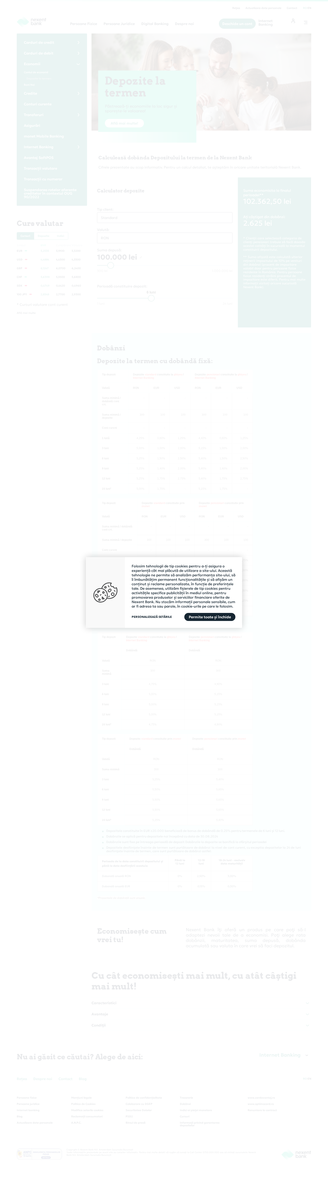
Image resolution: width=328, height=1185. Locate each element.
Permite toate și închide (210, 617)
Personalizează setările (152, 617)
